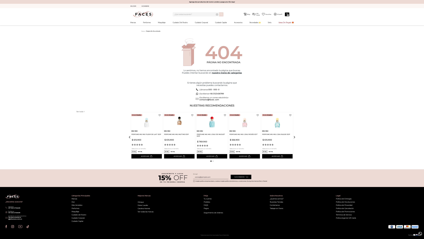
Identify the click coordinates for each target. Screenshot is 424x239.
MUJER (133, 6)
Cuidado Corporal (201, 23)
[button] (134, 151)
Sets (269, 23)
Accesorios (238, 23)
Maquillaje (162, 23)
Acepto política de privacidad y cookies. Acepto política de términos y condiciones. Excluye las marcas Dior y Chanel (231, 181)
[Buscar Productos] (221, 14)
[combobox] (198, 14)
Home (143, 31)
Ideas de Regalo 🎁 (286, 23)
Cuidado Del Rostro (180, 23)
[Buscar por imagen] (217, 14)
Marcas (133, 23)
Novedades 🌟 (255, 23)
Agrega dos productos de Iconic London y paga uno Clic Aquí (212, 2)
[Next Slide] (294, 137)
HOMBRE (145, 6)
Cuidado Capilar (221, 23)
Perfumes (147, 23)
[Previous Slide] (130, 137)
